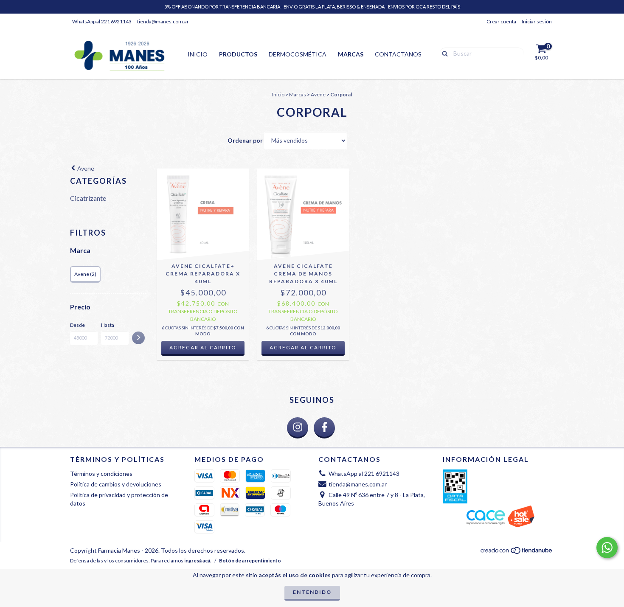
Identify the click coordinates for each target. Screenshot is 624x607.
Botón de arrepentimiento (250, 560)
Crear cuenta (501, 21)
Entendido (312, 592)
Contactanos (398, 54)
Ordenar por (245, 140)
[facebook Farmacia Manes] (324, 427)
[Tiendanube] (517, 552)
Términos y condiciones (101, 473)
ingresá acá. (197, 560)
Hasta (107, 325)
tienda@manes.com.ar (163, 21)
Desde (77, 325)
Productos (238, 54)
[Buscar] (443, 52)
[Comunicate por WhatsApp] (607, 547)
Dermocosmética (297, 54)
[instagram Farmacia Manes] (297, 427)
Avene (318, 94)
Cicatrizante (88, 198)
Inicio (198, 54)
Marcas (350, 54)
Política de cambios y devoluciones (115, 484)
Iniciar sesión (537, 21)
